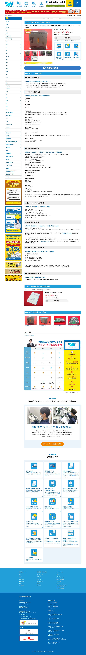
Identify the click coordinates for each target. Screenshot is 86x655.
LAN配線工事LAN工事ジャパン (51, 611)
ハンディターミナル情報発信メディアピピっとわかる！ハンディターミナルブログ (57, 639)
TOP (6, 15)
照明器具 (39, 585)
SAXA (20, 576)
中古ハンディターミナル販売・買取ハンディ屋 (55, 615)
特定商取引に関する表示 (62, 585)
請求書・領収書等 (60, 579)
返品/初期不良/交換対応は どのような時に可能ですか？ (14, 198)
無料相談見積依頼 (70, 5)
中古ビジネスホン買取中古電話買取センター (52, 603)
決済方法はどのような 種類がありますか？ (13, 189)
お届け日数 (59, 581)
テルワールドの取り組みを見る (52, 444)
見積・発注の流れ (60, 578)
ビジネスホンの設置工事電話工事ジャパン (53, 607)
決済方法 (58, 576)
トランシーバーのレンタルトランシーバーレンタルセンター (54, 623)
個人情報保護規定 (60, 586)
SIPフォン (39, 579)
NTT (9, 15)
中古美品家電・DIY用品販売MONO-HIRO (53, 635)
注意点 (58, 583)
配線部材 (39, 576)
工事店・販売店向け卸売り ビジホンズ (56, 6)
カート (77, 5)
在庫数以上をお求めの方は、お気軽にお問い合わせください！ (66, 40)
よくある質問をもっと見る (13, 203)
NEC (20, 578)
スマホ (38, 583)
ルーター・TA (40, 574)
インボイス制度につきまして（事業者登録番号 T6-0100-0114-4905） (28, 617)
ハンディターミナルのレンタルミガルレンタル (54, 619)
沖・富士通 (21, 585)
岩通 (20, 583)
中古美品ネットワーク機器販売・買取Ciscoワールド (55, 627)
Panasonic (21, 581)
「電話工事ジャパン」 (67, 233)
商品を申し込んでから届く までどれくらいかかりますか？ (14, 194)
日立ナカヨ (21, 579)
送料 (58, 574)
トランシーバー (40, 581)
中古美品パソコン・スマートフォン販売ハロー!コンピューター (56, 631)
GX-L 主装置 (32, 335)
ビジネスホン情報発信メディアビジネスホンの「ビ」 (54, 643)
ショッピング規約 (60, 588)
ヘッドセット (39, 578)
